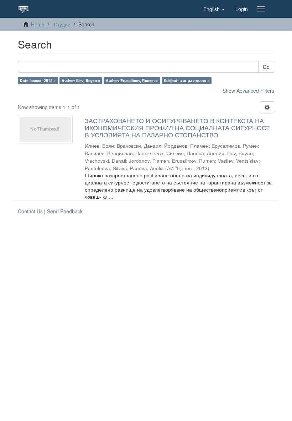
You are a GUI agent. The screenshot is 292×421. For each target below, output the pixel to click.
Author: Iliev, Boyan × (81, 80)
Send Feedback (65, 211)
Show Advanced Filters (248, 90)
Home (38, 24)
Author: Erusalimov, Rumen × (132, 80)
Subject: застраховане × (186, 80)
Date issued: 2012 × (38, 80)
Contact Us (30, 211)
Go (266, 66)
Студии (62, 24)
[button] (214, 9)
